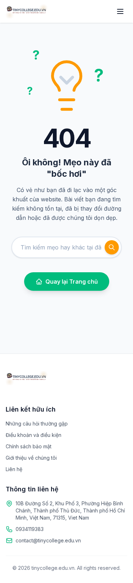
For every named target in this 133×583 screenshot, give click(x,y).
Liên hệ (14, 469)
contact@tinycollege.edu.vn (48, 540)
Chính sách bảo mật (28, 446)
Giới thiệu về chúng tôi (31, 458)
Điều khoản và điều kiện (33, 435)
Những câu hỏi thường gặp (37, 424)
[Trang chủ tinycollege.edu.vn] (27, 11)
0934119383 (30, 529)
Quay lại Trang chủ (71, 281)
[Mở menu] (120, 11)
